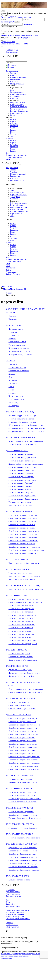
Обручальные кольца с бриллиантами (26, 425)
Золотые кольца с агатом (20, 489)
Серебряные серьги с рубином (22, 731)
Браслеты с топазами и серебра (23, 864)
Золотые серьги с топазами (21, 612)
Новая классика (16, 109)
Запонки (13, 134)
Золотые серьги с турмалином (22, 640)
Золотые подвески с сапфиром (22, 802)
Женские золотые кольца (20, 502)
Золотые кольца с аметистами (22, 480)
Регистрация (10, 44)
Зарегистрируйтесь (24, 37)
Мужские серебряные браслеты (23, 828)
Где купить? (14, 335)
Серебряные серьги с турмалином (24, 757)
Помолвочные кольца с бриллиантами (26, 441)
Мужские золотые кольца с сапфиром (26, 589)
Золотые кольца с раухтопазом (23, 458)
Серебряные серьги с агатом (22, 738)
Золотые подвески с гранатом (22, 792)
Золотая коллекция (17, 368)
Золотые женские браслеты (21, 812)
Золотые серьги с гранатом (21, 618)
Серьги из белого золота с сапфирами (26, 689)
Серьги (13, 121)
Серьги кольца (16, 113)
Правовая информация (19, 348)
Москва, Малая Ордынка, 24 (14, 289)
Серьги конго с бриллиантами (22, 709)
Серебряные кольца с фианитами (24, 531)
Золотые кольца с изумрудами (22, 467)
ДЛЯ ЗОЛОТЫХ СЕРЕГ (16, 595)
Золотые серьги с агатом (20, 637)
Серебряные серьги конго (20, 705)
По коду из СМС (7, 17)
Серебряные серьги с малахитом (23, 760)
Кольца (13, 119)
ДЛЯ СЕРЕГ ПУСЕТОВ (16, 650)
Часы (12, 136)
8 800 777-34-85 (22, 44)
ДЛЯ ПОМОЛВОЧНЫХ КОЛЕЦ (20, 438)
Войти (35, 35)
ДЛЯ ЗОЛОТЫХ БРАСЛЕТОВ (19, 834)
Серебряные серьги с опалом (22, 750)
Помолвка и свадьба (18, 77)
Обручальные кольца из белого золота (26, 431)
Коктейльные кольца (18, 107)
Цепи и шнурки (16, 396)
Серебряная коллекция (19, 371)
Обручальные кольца (18, 103)
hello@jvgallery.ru (12, 927)
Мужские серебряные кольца (22, 579)
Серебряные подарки (18, 94)
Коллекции (14, 364)
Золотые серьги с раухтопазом (22, 615)
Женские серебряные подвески (23, 782)
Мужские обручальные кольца (22, 422)
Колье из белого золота (19, 880)
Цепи (12, 132)
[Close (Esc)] (2, 40)
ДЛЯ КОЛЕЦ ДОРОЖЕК (17, 559)
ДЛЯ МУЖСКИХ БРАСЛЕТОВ (20, 824)
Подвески (14, 124)
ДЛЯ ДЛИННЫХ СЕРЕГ (17, 666)
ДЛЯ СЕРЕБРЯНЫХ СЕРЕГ (18, 715)
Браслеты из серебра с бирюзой (23, 867)
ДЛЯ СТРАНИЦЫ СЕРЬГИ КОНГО (22, 699)
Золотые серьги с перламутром (23, 644)
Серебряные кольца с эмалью (22, 525)
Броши (13, 130)
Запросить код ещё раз (10, 35)
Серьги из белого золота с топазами (25, 692)
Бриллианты (15, 79)
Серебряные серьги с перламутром (24, 763)
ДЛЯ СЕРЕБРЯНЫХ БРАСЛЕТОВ (21, 844)
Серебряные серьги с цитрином (23, 744)
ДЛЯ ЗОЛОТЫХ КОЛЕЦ (17, 451)
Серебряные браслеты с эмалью (23, 857)
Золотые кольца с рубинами (21, 470)
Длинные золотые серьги (20, 670)
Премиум (9, 138)
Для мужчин (15, 96)
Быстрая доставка (17, 84)
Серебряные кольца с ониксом (22, 553)
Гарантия (13, 332)
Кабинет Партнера (13, 274)
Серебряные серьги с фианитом (23, 747)
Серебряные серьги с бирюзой (22, 741)
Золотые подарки (17, 92)
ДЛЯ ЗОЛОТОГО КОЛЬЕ (17, 876)
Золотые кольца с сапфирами (22, 461)
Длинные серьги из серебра (21, 676)
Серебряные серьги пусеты (21, 657)
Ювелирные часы (16, 399)
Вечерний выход (17, 105)
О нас (8, 266)
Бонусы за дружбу (13, 906)
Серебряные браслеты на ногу (22, 854)
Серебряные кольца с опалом (22, 528)
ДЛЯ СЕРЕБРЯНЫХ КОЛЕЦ (19, 511)
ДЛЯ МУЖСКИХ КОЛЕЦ (17, 569)
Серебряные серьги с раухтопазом (24, 725)
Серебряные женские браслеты (23, 815)
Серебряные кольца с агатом (22, 544)
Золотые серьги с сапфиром (21, 609)
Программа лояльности (19, 351)
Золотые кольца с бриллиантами (23, 499)
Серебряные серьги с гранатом (23, 728)
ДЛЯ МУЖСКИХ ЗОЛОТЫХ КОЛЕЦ (23, 586)
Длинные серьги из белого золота (24, 673)
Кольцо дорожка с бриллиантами (24, 563)
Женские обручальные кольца (22, 416)
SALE (8, 159)
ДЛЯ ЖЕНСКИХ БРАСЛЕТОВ (20, 808)
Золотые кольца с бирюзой (21, 483)
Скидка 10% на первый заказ (17, 910)
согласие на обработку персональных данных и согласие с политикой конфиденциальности (23, 955)
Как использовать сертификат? (18, 919)
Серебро (13, 75)
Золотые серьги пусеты (19, 654)
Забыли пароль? (7, 22)
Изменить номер (25, 35)
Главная (9, 293)
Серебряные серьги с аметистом (23, 734)
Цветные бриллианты (19, 111)
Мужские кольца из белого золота (24, 576)
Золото (13, 73)
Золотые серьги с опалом (20, 631)
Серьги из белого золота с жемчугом (25, 602)
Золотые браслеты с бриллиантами (25, 838)
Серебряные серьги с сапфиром (23, 719)
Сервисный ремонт (17, 342)
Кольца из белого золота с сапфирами (26, 464)
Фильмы (12, 316)
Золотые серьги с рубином (21, 621)
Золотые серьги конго (19, 702)
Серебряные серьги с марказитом (24, 769)
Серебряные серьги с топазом (22, 722)
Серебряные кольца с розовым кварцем (27, 550)
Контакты (13, 319)
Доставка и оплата (17, 329)
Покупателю (11, 268)
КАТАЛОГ (10, 361)
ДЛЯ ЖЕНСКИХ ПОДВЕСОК (19, 775)
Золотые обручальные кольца (22, 419)
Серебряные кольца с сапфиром (23, 518)
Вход (3, 44)
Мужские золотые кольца (20, 505)
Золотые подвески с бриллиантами (25, 799)
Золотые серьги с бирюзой (21, 628)
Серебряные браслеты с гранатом (24, 870)
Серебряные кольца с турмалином (24, 547)
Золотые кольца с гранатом (21, 473)
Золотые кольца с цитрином (21, 493)
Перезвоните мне (8, 42)
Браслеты (14, 126)
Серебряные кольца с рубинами (23, 515)
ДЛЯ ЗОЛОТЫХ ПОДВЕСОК (19, 788)
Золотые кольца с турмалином (22, 496)
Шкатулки (14, 98)
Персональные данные (15, 917)
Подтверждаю (6, 958)
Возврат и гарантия (13, 896)
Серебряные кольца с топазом (22, 522)
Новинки (14, 81)
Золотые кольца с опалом (20, 486)
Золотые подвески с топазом (22, 795)
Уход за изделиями (17, 345)
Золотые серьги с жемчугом (21, 606)
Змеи (12, 90)
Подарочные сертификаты (16, 155)
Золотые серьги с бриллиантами (23, 599)
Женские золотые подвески (21, 779)
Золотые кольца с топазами (21, 454)
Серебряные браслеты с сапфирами (25, 860)
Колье (12, 128)
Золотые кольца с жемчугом (21, 477)
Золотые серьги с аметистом (22, 625)
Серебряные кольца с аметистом (23, 541)
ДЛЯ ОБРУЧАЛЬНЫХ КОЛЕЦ (20, 412)
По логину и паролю (23, 17)
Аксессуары (14, 403)
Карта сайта (10, 904)
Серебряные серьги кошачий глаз (24, 766)
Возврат (12, 339)
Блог (7, 153)
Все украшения (12, 71)
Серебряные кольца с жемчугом (23, 537)
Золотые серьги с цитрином (21, 634)
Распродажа (14, 406)
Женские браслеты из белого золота (25, 818)
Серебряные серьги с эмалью (22, 753)
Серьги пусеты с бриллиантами (23, 660)
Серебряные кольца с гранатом (23, 534)
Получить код (28, 24)
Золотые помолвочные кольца (22, 445)
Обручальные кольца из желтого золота (27, 428)
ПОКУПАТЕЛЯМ (14, 325)
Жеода (12, 115)
